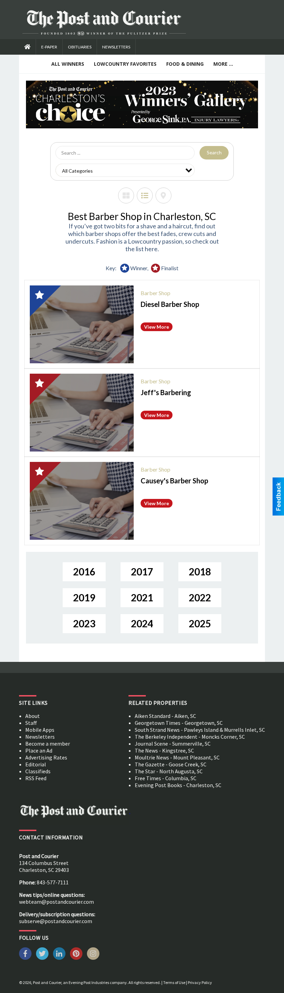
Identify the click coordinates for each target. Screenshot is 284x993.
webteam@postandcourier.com (56, 901)
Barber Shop (155, 293)
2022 (200, 597)
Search (214, 152)
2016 (84, 571)
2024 (142, 623)
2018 (200, 571)
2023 (84, 623)
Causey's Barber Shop (174, 480)
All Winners (67, 64)
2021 (142, 597)
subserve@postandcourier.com (55, 921)
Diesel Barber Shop (170, 304)
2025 (200, 623)
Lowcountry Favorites (125, 64)
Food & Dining (185, 64)
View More (156, 327)
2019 (84, 597)
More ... (223, 64)
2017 (142, 571)
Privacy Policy (200, 982)
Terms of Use (174, 982)
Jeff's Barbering (166, 392)
